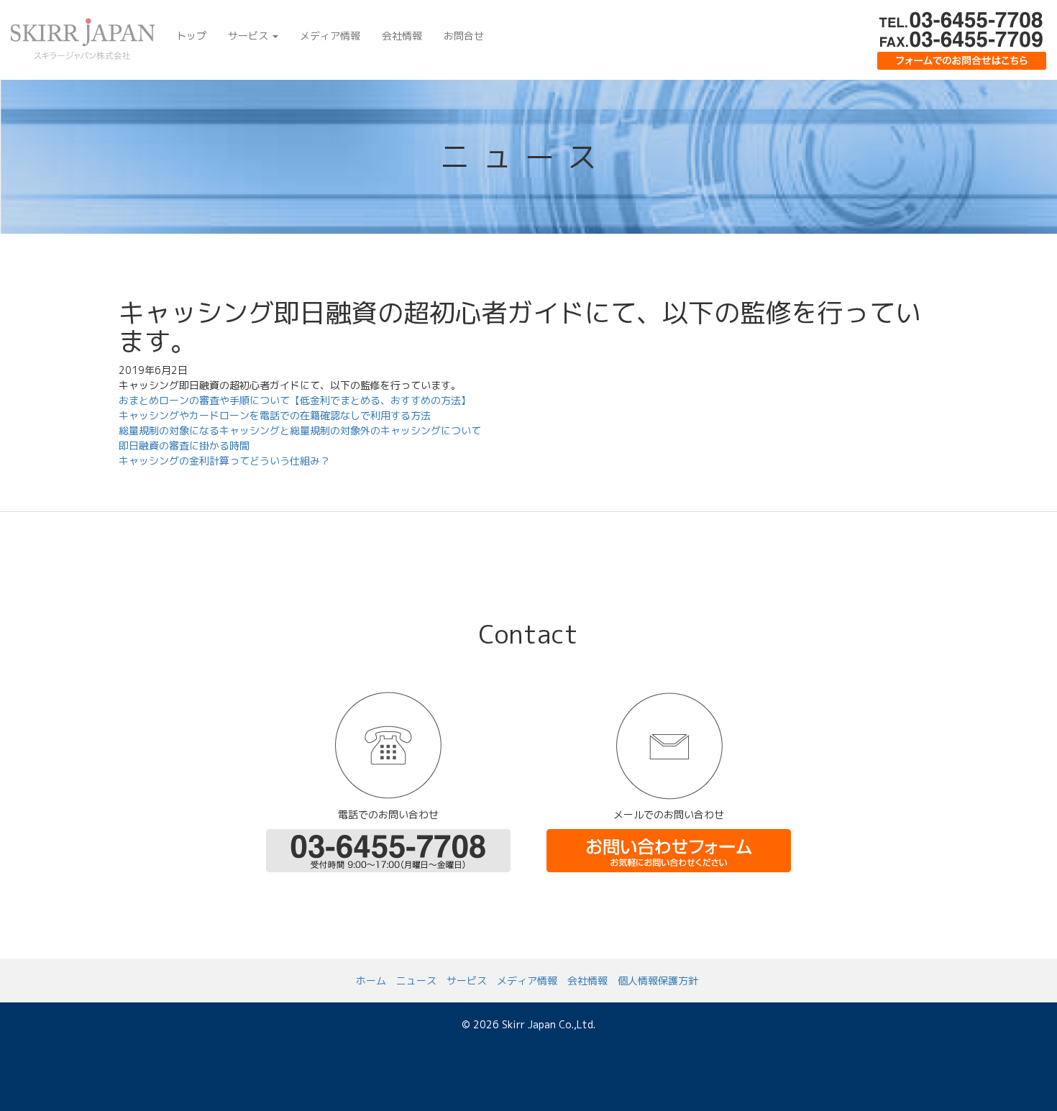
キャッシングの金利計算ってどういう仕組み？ (224, 460)
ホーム (371, 980)
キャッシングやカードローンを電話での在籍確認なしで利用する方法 (275, 415)
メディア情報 (330, 35)
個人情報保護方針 (658, 980)
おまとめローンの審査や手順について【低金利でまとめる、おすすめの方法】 (295, 400)
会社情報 (402, 35)
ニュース (416, 980)
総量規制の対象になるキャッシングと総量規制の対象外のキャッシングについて (300, 430)
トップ (191, 35)
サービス (249, 35)
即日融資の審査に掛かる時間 (184, 445)
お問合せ (464, 35)
